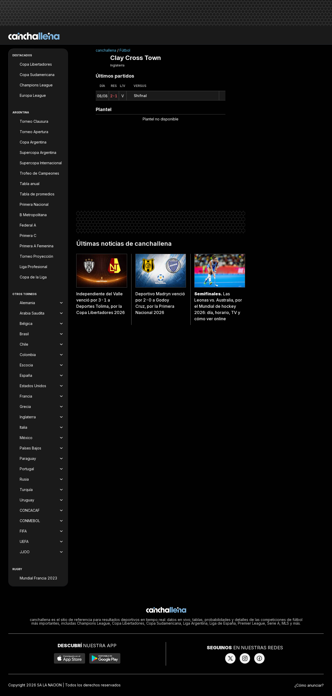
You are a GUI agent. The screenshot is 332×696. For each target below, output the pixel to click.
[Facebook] (259, 658)
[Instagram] (245, 658)
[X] (230, 658)
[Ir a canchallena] (34, 36)
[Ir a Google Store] (104, 658)
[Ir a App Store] (69, 658)
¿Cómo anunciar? (309, 685)
